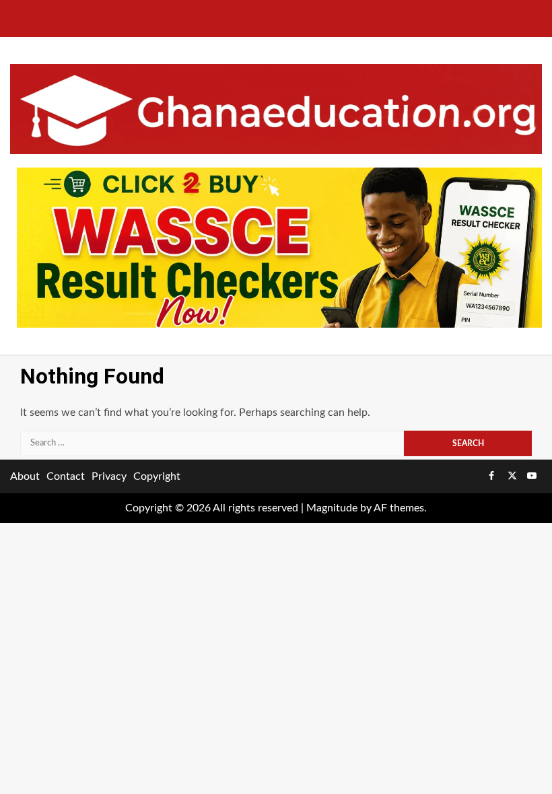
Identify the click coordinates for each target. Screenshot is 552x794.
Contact (65, 476)
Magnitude (331, 508)
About (25, 476)
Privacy (109, 476)
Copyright (156, 476)
